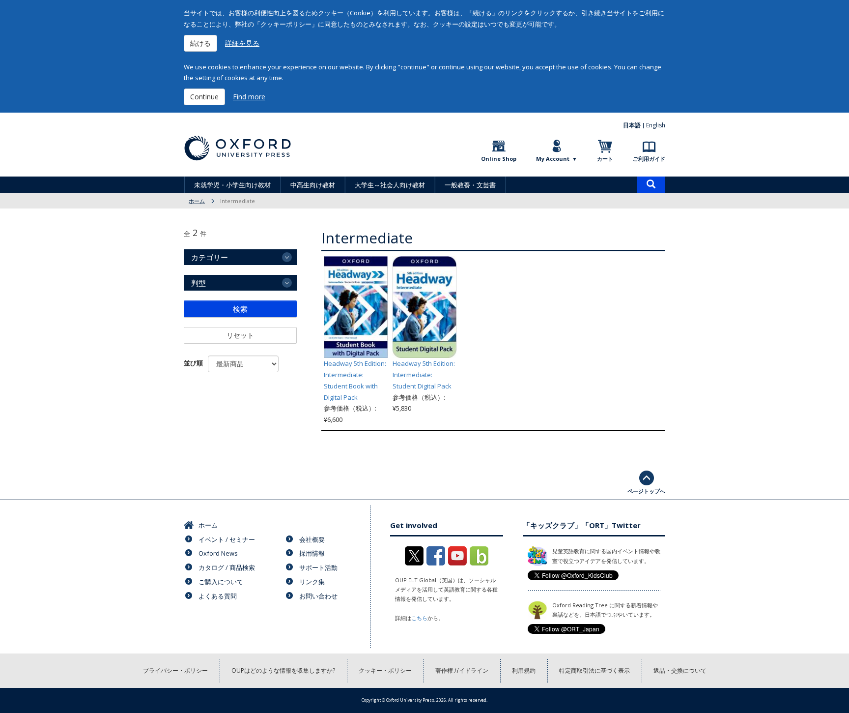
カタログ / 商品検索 (226, 567)
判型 (198, 283)
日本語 (632, 125)
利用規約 (524, 670)
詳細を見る (242, 43)
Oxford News (218, 553)
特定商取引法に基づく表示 (594, 670)
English (655, 125)
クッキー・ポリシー (385, 670)
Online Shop (498, 158)
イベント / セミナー (226, 539)
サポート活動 (318, 567)
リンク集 (312, 581)
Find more (249, 96)
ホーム (197, 201)
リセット (240, 335)
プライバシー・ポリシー (175, 670)
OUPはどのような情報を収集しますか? (283, 670)
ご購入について (220, 581)
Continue (204, 96)
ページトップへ (646, 491)
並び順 (193, 362)
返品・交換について (680, 670)
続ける (200, 43)
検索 (240, 309)
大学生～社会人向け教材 (390, 184)
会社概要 (312, 539)
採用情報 (312, 553)
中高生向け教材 (312, 184)
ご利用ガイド (649, 158)
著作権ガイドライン (461, 670)
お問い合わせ (318, 596)
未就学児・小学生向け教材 (232, 184)
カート (605, 158)
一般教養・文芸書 (470, 184)
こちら (419, 618)
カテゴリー (209, 257)
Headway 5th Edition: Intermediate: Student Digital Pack (424, 374)
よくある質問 (217, 596)
